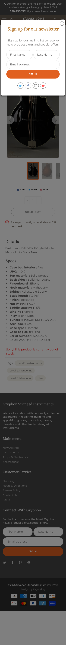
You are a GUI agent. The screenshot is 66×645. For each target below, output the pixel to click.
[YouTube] (43, 86)
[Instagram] (36, 86)
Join (33, 74)
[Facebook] (28, 86)
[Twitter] (20, 86)
